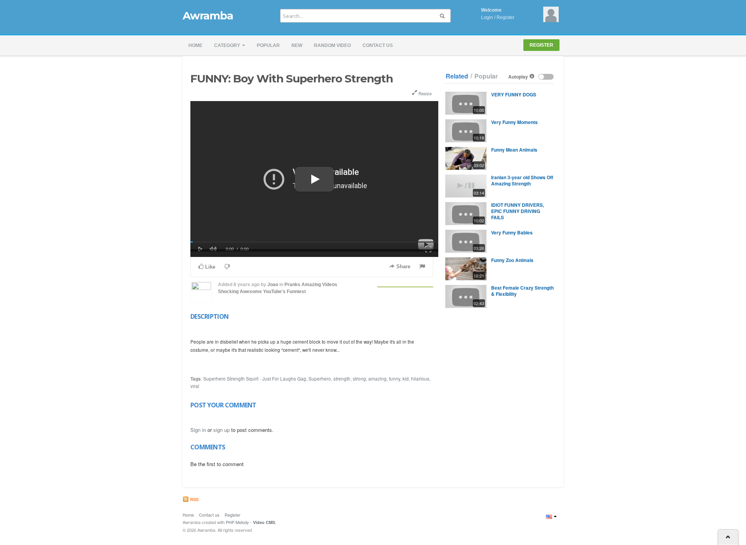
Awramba (208, 15)
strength (341, 379)
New (296, 45)
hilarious (420, 379)
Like (209, 267)
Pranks (292, 284)
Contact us (378, 45)
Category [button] (227, 45)
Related (457, 76)
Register (505, 17)
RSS (194, 499)
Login (487, 17)
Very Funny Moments (514, 122)
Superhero (320, 379)
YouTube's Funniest (284, 291)
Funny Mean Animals (514, 149)
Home (195, 45)
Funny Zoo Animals (512, 260)
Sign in (198, 429)
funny (394, 379)
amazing (377, 379)
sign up (221, 429)
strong (359, 379)
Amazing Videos (319, 284)
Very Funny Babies (512, 232)
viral (194, 386)
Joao (272, 284)
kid (406, 379)
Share (402, 266)
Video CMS (264, 522)
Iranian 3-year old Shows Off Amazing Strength (522, 180)
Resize (424, 93)
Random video (332, 45)
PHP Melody (237, 522)
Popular (268, 45)
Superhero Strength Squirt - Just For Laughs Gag (254, 379)
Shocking (228, 291)
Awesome (251, 291)
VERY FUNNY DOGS (513, 94)
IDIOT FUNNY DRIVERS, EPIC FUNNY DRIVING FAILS (517, 211)
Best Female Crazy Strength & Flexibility (522, 290)
